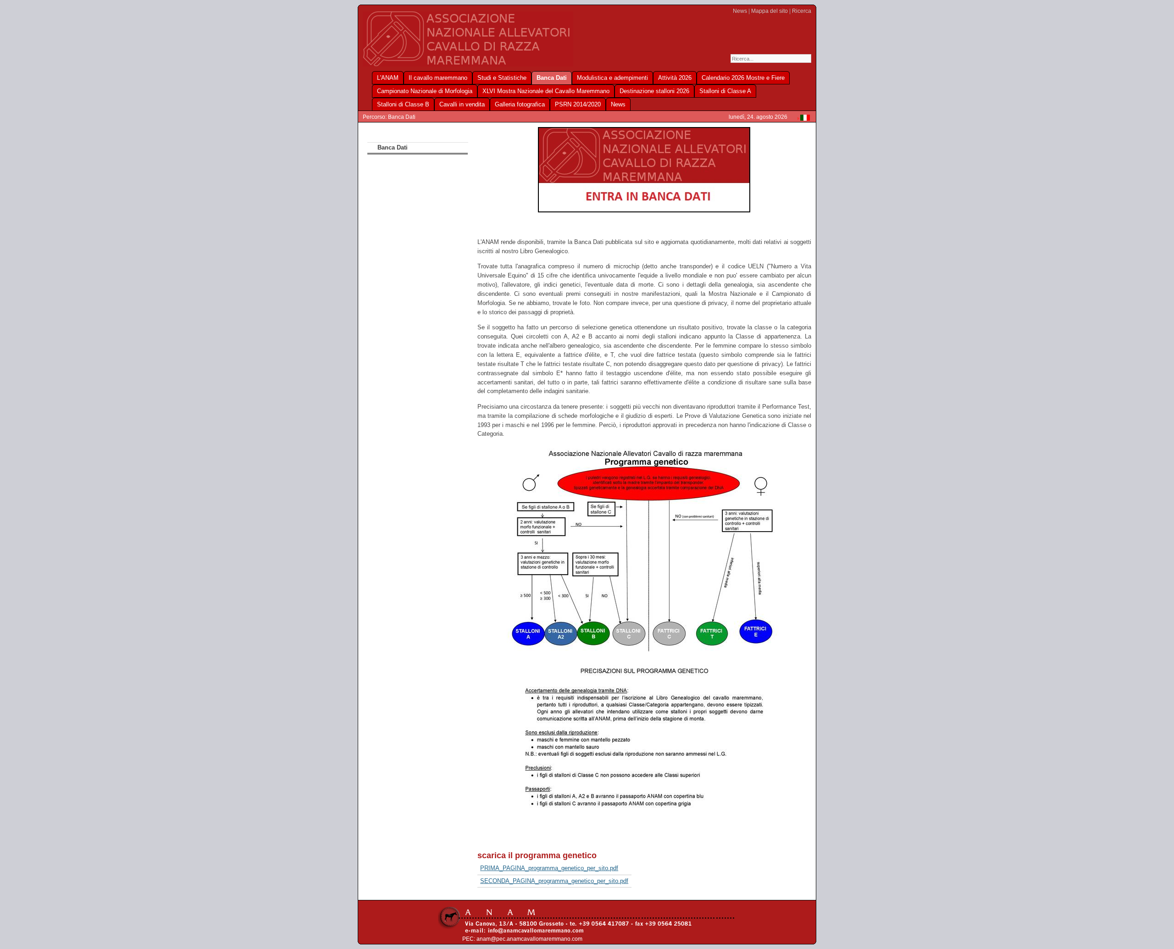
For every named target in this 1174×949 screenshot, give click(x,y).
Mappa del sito (769, 11)
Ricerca (801, 11)
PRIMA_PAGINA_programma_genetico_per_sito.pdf (549, 868)
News (740, 11)
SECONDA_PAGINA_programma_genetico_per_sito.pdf (554, 880)
